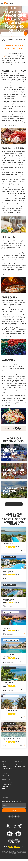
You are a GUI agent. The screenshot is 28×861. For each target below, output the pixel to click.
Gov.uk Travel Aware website (21, 763)
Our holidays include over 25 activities (11, 38)
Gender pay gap (5, 786)
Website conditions (6, 781)
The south (14, 48)
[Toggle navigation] (2, 2)
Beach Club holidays (10, 37)
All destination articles (14, 504)
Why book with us (6, 763)
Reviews (4, 770)
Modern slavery (5, 788)
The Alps (6, 48)
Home (2, 37)
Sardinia (21, 48)
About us (4, 766)
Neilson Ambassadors (7, 768)
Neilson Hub (5, 773)
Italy (5, 57)
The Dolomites (19, 46)
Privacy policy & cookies (7, 783)
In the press (4, 764)
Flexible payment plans (20, 766)
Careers (3, 772)
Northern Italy (9, 46)
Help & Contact (5, 775)
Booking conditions (6, 784)
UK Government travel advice (21, 764)
